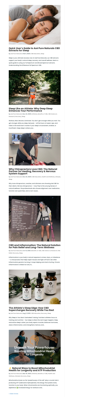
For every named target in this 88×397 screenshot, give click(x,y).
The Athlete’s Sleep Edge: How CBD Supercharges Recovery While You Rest (31, 309)
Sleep (42, 54)
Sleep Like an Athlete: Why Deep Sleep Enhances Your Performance (31, 109)
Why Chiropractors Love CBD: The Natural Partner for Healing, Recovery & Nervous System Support (33, 171)
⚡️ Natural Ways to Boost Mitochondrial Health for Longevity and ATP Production (32, 369)
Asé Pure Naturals (16, 54)
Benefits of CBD (43, 114)
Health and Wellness (48, 177)
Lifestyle (57, 177)
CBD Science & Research (49, 250)
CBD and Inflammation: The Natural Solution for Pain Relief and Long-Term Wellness (34, 246)
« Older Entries (13, 394)
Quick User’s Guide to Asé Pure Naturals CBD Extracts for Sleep (34, 49)
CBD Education (35, 54)
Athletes (34, 114)
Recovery (18, 116)
